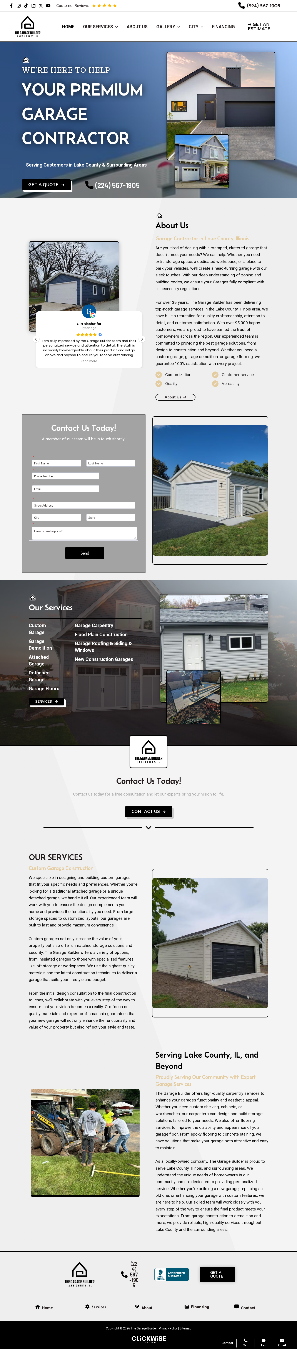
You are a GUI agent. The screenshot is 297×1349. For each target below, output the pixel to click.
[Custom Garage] (45, 629)
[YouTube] (48, 5)
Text (263, 1345)
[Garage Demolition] (45, 645)
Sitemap (185, 1328)
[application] (115, 26)
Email (282, 1345)
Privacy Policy (168, 1328)
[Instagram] (18, 5)
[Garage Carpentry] (94, 625)
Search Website (242, 1295)
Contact (227, 1343)
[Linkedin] (33, 5)
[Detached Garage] (45, 676)
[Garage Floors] (44, 688)
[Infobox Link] (259, 5)
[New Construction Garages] (104, 659)
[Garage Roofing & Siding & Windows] (108, 647)
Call (245, 1345)
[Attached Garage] (45, 660)
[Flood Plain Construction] (101, 634)
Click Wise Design (262, 1331)
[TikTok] (26, 5)
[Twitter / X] (41, 5)
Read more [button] (89, 361)
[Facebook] (11, 5)
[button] (268, 26)
